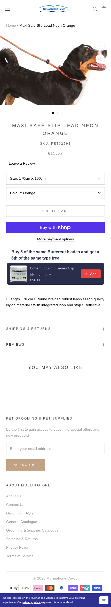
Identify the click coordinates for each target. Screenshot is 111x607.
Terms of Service (20, 556)
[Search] (95, 8)
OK (104, 600)
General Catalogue (21, 522)
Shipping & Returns (28, 329)
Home (11, 25)
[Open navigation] (7, 9)
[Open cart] (104, 8)
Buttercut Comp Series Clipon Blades (54, 268)
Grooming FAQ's (19, 513)
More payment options (55, 239)
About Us (13, 496)
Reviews (15, 344)
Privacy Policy (17, 547)
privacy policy (31, 602)
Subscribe (25, 465)
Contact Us (15, 505)
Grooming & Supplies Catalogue (32, 530)
